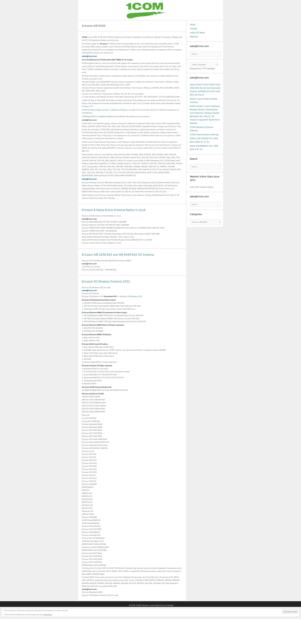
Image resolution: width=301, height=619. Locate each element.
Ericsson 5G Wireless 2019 (131, 296)
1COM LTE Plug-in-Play (91, 100)
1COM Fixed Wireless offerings (204, 134)
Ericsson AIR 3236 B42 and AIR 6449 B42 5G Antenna (118, 254)
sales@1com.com (89, 56)
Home (192, 24)
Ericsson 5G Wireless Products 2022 (106, 281)
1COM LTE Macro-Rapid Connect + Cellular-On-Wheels (104, 110)
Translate (210, 69)
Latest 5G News (197, 32)
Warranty (194, 36)
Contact (193, 28)
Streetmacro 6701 (91, 309)
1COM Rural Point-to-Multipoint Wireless (98, 116)
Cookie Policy (47, 614)
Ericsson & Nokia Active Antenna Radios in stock (114, 210)
